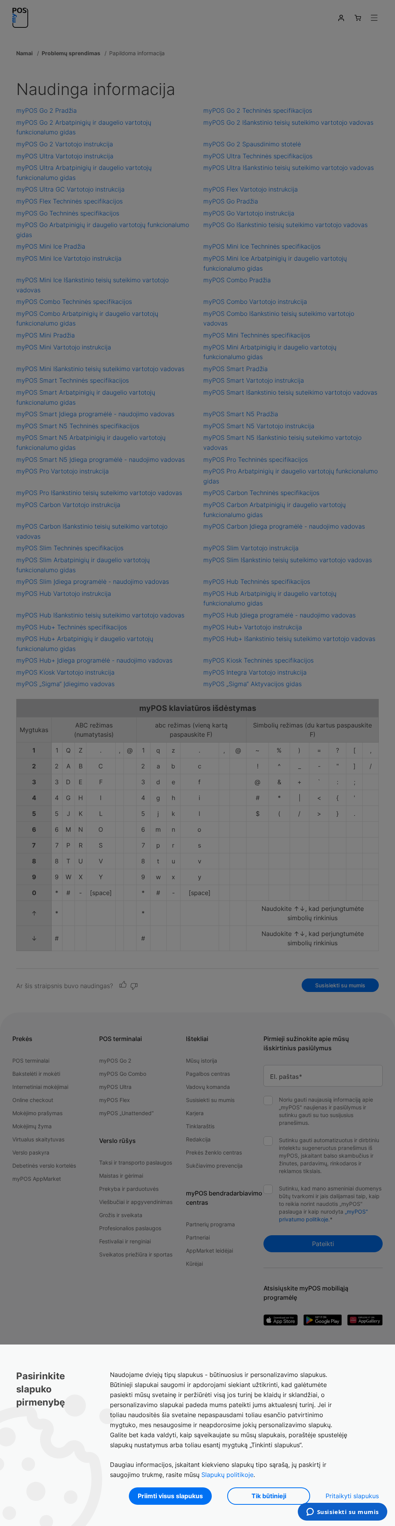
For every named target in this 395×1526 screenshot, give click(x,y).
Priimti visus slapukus (170, 1496)
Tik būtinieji (269, 1496)
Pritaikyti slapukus (352, 1496)
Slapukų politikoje (227, 1475)
